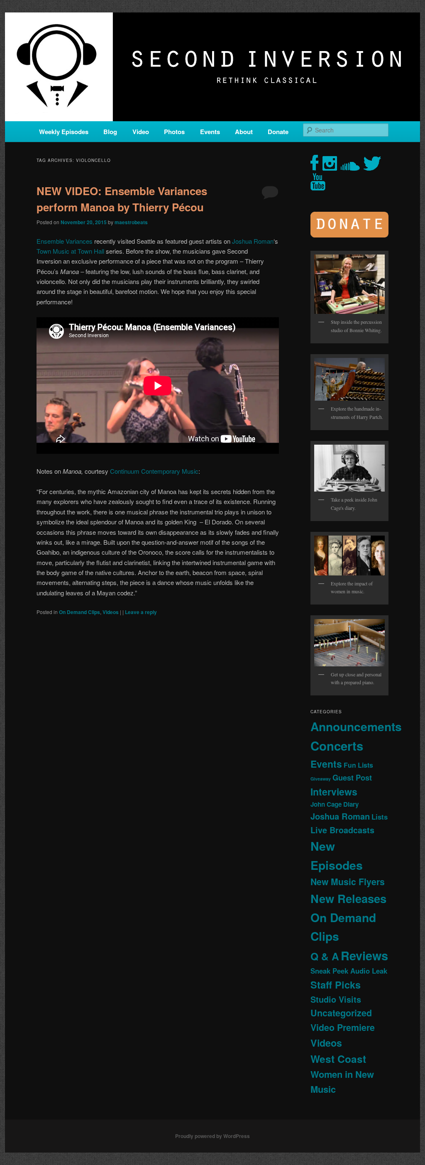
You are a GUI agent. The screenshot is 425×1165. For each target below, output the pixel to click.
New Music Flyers (347, 881)
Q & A (324, 956)
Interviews (333, 791)
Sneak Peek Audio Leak (348, 971)
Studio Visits (335, 999)
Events (210, 131)
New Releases (348, 898)
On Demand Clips (79, 612)
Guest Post (352, 777)
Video (140, 131)
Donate (278, 131)
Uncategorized (341, 1012)
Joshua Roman (253, 241)
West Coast (338, 1058)
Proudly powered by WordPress (212, 1136)
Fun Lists (358, 765)
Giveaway (320, 779)
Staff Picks (335, 984)
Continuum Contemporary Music (154, 471)
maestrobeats (131, 222)
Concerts (336, 745)
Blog (110, 131)
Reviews (364, 955)
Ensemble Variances (65, 241)
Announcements (356, 726)
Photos (174, 131)
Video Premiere (342, 1027)
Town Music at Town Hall (70, 251)
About (244, 131)
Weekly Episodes (63, 131)
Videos (111, 612)
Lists (379, 817)
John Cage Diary (334, 804)
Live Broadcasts (342, 830)
